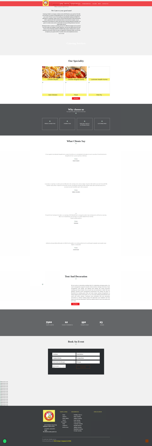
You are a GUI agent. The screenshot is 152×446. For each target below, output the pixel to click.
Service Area (65, 427)
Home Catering (77, 416)
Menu (99, 3)
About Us (66, 3)
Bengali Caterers (77, 425)
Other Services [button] (86, 3)
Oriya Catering (77, 422)
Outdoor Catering (78, 418)
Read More (75, 304)
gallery (94, 3)
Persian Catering (78, 430)
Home (61, 3)
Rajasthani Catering (78, 429)
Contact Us (64, 425)
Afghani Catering (78, 427)
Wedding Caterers (78, 414)
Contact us (105, 3)
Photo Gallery (65, 418)
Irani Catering (77, 420)
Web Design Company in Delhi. (62, 441)
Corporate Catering (78, 423)
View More (76, 98)
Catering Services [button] (75, 3)
